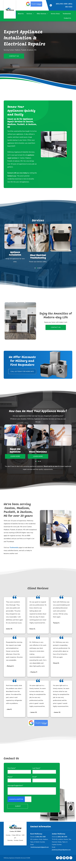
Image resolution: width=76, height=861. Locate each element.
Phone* (10, 777)
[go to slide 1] (35, 461)
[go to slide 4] (40, 461)
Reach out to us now (51, 466)
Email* (34, 777)
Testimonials (14, 548)
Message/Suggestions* (15, 785)
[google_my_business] (60, 858)
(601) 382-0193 (62, 837)
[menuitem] (20, 13)
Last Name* (36, 768)
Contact (10, 176)
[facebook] (57, 858)
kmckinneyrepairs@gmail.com (40, 847)
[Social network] (64, 858)
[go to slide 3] (38, 461)
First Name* (12, 768)
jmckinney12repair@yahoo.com (61, 850)
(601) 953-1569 (61, 4)
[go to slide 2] (37, 461)
